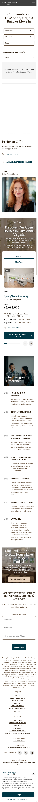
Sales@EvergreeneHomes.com (19, 747)
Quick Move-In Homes (17, 723)
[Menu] (33, 3)
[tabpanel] (19, 305)
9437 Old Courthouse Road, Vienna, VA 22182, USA (17, 315)
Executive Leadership (17, 698)
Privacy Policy (24, 799)
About (17, 695)
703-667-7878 (11, 154)
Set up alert (19, 647)
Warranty (17, 703)
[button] (33, 773)
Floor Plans (17, 720)
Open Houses (17, 728)
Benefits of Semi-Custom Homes (17, 733)
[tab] (19, 257)
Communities (17, 725)
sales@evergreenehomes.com (18, 162)
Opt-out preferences (13, 799)
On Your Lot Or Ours (17, 731)
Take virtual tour (14, 328)
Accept (18, 795)
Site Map (17, 711)
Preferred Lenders (17, 706)
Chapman (17, 300)
